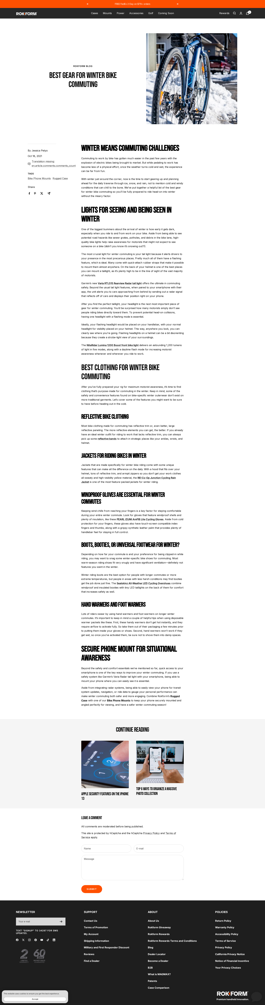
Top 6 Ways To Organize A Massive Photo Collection (156, 791)
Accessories (136, 13)
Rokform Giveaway (159, 927)
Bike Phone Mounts (39, 178)
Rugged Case (60, 178)
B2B (150, 967)
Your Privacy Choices (228, 967)
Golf (150, 13)
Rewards (224, 13)
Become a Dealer (158, 960)
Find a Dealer (92, 960)
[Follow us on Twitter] (23, 939)
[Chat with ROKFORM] (256, 996)
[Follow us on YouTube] (41, 939)
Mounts (107, 13)
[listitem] (29, 193)
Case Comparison (158, 987)
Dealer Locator (157, 954)
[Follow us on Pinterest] (35, 939)
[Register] (61, 921)
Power (120, 13)
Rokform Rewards (159, 934)
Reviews (89, 954)
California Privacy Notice (230, 954)
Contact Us (90, 920)
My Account (91, 934)
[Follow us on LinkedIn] (54, 939)
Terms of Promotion (96, 927)
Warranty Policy (224, 927)
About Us (153, 920)
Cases (94, 13)
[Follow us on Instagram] (29, 939)
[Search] (234, 13)
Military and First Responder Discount (106, 947)
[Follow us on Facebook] (17, 939)
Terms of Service (225, 940)
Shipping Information (96, 940)
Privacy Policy (151, 833)
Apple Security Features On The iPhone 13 (104, 796)
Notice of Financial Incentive (232, 960)
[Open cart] (247, 13)
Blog (150, 947)
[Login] (241, 13)
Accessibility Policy (226, 934)
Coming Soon (166, 13)
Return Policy (223, 920)
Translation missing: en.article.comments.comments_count (54, 163)
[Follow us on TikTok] (48, 939)
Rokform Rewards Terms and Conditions (172, 940)
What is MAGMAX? (159, 974)
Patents (152, 980)
